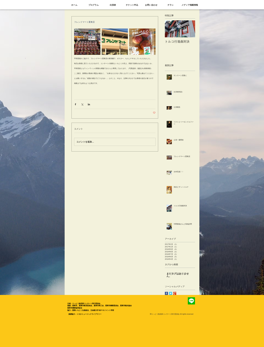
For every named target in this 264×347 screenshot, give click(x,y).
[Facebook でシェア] (75, 104)
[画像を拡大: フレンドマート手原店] (115, 42)
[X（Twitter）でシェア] (82, 104)
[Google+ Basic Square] (174, 293)
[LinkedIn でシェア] (89, 104)
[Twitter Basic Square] (170, 293)
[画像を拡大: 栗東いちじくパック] (142, 42)
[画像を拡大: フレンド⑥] (87, 42)
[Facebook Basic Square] (166, 293)
